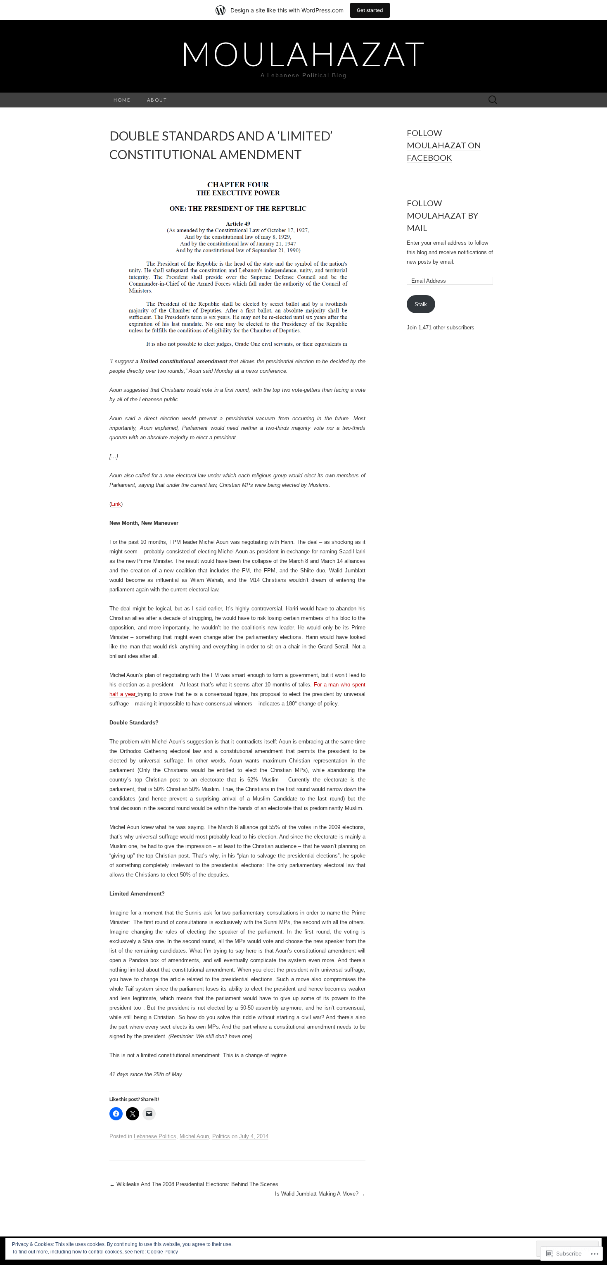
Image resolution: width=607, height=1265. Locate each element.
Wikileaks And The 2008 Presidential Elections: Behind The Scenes (193, 1184)
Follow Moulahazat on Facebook (444, 145)
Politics (221, 1136)
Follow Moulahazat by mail (442, 215)
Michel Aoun (194, 1136)
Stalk (421, 304)
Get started (370, 10)
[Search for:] (493, 100)
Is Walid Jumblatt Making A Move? (320, 1194)
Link (116, 504)
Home (122, 99)
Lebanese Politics (155, 1136)
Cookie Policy (162, 1252)
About (157, 99)
